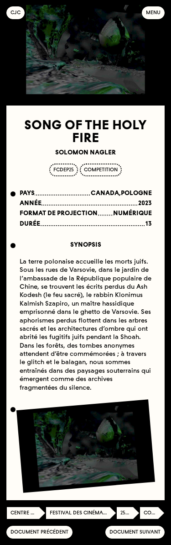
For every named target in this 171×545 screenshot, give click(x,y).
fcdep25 (63, 170)
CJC (17, 13)
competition (101, 170)
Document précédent (39, 532)
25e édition (130, 513)
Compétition (154, 513)
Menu (153, 13)
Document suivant (135, 532)
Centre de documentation (28, 513)
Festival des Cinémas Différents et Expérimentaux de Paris (83, 513)
